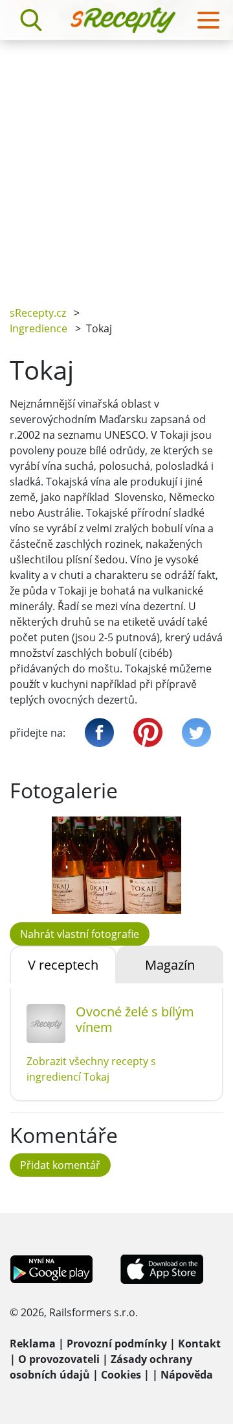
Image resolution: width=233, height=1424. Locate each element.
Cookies (121, 1375)
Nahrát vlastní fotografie (79, 934)
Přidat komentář (60, 1165)
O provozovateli (59, 1359)
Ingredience (38, 328)
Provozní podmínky (117, 1343)
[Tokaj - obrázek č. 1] (116, 865)
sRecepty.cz (38, 313)
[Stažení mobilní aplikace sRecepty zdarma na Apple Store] (161, 1268)
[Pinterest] (147, 732)
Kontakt (199, 1343)
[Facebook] (99, 732)
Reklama (33, 1343)
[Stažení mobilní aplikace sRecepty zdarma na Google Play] (51, 1268)
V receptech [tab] (63, 965)
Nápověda (187, 1375)
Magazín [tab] (170, 965)
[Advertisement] (116, 163)
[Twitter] (196, 732)
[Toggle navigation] (208, 20)
